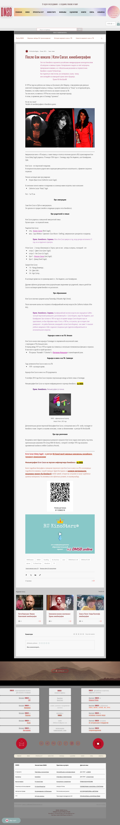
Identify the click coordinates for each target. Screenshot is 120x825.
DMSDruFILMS (85, 559)
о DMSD (88, 772)
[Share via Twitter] (31, 575)
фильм (28, 563)
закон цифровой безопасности (32, 804)
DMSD (38, 559)
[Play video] (60, 534)
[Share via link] (40, 575)
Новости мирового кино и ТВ (85, 38)
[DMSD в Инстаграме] (72, 743)
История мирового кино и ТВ (63, 38)
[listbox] (111, 24)
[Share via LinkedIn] (35, 575)
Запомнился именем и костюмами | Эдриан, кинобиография (60, 615)
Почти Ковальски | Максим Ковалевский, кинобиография (27, 615)
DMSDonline (30, 559)
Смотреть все (101, 591)
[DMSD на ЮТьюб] (41, 743)
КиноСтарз (60, 700)
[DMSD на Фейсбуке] (60, 743)
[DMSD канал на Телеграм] (47, 743)
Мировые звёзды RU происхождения (38, 38)
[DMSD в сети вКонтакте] (53, 743)
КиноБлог (47, 563)
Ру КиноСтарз (37, 563)
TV (54, 563)
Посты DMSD (20, 38)
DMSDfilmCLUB (73, 559)
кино (63, 559)
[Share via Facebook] (26, 575)
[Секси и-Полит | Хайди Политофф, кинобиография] (90, 602)
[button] (38, 12)
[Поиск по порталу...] (79, 29)
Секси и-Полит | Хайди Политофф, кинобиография (89, 615)
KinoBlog (46, 559)
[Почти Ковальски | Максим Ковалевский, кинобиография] (29, 602)
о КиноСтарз (90, 777)
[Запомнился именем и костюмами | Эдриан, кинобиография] (60, 602)
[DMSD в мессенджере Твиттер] (66, 743)
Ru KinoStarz (55, 559)
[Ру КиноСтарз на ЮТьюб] (78, 743)
